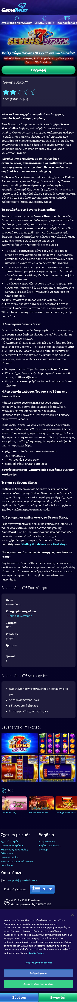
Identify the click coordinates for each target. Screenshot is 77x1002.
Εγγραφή (38, 70)
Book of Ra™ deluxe (38, 812)
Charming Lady (9, 812)
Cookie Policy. (36, 953)
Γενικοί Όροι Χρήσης (12, 845)
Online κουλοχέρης (19, 616)
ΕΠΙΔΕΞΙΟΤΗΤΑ (44, 23)
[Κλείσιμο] (72, 915)
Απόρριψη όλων (38, 973)
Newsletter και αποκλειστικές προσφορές (17, 863)
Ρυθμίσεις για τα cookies (38, 962)
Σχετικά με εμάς (9, 841)
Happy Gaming (46, 841)
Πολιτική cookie (9, 857)
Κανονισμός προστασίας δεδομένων (14, 851)
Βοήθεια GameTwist (49, 845)
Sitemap (43, 849)
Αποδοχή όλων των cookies (38, 983)
